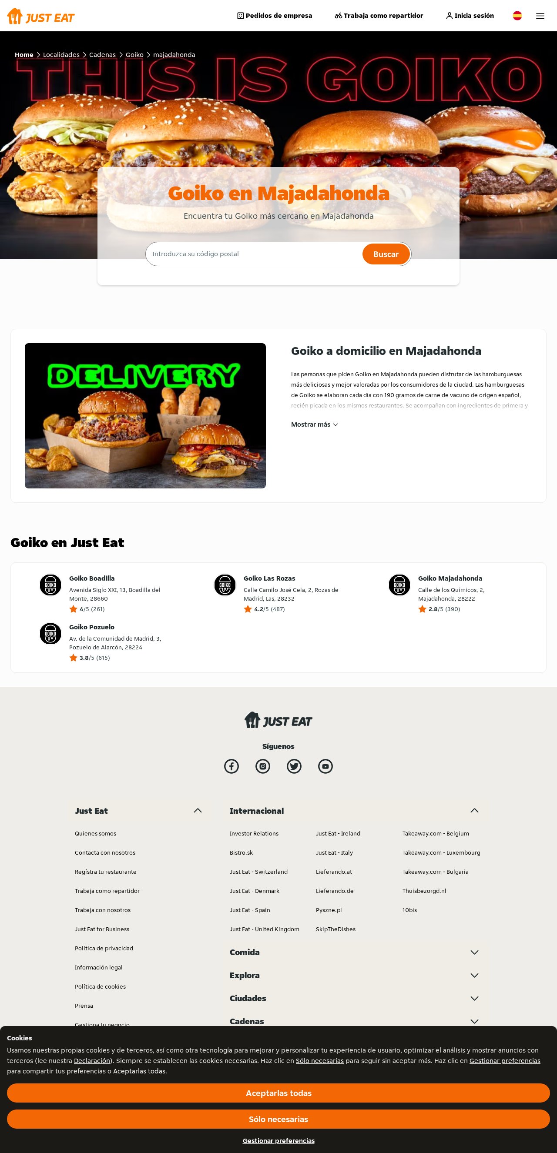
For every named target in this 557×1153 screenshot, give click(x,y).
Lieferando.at (334, 872)
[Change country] (517, 15)
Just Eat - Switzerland (259, 872)
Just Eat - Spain (250, 910)
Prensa (84, 1005)
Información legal (99, 967)
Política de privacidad (104, 948)
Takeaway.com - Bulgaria (436, 872)
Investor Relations (254, 833)
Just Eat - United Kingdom (264, 929)
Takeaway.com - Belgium (436, 833)
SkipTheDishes (336, 929)
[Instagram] (263, 766)
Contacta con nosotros (105, 852)
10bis (410, 910)
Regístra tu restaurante (106, 872)
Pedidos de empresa (279, 15)
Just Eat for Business (102, 929)
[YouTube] (325, 766)
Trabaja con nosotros (103, 910)
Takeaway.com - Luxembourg (441, 852)
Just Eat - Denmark (254, 891)
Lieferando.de (335, 891)
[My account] (540, 16)
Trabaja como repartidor (383, 15)
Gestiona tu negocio (102, 1025)
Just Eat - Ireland (338, 833)
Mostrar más (310, 424)
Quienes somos (95, 833)
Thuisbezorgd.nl (424, 891)
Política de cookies (100, 986)
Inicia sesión (474, 15)
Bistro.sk (241, 852)
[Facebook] (231, 766)
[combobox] (252, 254)
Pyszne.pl (329, 910)
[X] (294, 766)
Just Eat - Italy (334, 852)
